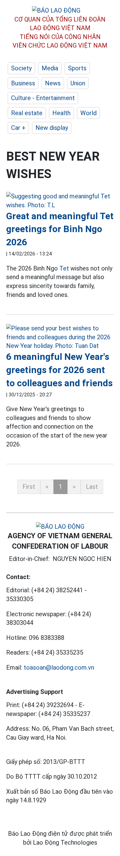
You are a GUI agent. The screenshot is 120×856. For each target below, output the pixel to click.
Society (21, 68)
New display (51, 127)
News (53, 83)
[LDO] (60, 200)
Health (61, 113)
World (88, 113)
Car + (18, 127)
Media (50, 68)
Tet (64, 268)
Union (77, 83)
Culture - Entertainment (43, 98)
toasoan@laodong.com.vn (59, 667)
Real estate (26, 113)
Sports (77, 68)
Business (23, 83)
